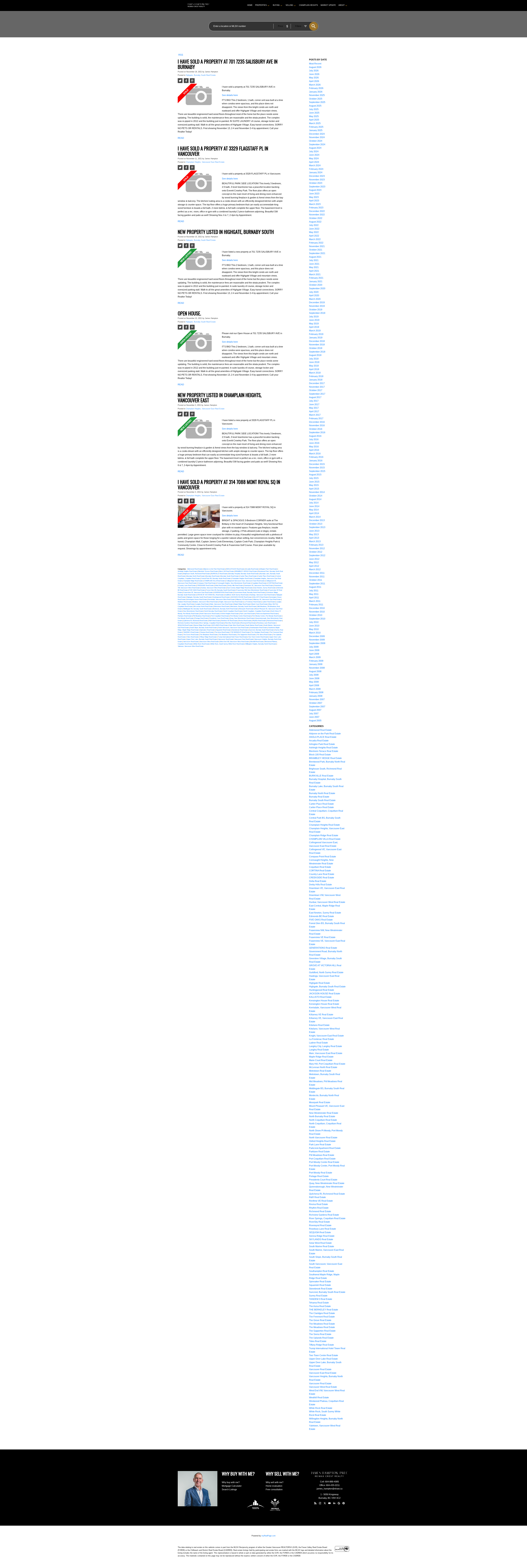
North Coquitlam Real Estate (233, 611)
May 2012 (314, 562)
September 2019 (317, 313)
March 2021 (315, 274)
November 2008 (317, 668)
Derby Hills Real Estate (235, 585)
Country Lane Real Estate (187, 585)
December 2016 (317, 422)
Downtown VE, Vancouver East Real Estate (258, 585)
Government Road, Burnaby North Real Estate (249, 592)
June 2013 (314, 531)
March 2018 (315, 373)
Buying (276, 5)
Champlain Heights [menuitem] (308, 5)
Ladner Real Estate (268, 602)
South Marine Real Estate (254, 625)
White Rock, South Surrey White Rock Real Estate (228, 644)
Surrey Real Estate (318, 1295)
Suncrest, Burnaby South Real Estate (261, 630)
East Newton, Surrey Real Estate (265, 588)
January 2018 (315, 380)
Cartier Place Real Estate (248, 576)
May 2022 (314, 232)
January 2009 (315, 664)
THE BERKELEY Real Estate (240, 632)
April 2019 (314, 327)
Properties (261, 5)
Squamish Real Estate (223, 630)
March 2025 (315, 123)
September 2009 (317, 643)
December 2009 (317, 636)
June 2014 (314, 506)
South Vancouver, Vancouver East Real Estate (233, 627)
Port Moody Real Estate (186, 618)
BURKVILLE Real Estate (219, 573)
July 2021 (314, 260)
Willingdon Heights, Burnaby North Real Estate (261, 644)
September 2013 (317, 527)
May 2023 (314, 197)
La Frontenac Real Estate (252, 602)
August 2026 (315, 67)
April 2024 (314, 162)
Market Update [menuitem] (328, 5)
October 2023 (315, 183)
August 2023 (315, 190)
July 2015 (314, 478)
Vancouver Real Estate (226, 639)
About (341, 5)
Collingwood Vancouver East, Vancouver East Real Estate (245, 581)
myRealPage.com (268, 1536)
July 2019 (314, 316)
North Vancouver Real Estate (210, 613)
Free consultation (274, 1489)
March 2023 (315, 204)
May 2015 (314, 485)
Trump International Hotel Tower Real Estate (233, 637)
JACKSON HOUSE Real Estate (241, 597)
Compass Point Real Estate (207, 583)
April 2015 (314, 489)
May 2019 (314, 323)
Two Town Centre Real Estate (258, 637)
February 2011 (316, 604)
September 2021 (317, 253)
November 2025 (317, 95)
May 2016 (314, 446)
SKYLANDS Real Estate (220, 625)
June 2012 (314, 559)
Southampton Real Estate (258, 627)
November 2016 (317, 425)
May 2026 (314, 77)
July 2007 (314, 713)
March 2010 (315, 633)
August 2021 (315, 257)
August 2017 (315, 397)
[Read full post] (199, 97)
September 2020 (317, 288)
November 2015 (317, 467)
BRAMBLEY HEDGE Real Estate (246, 571)
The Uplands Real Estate (321, 1338)
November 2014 (317, 492)
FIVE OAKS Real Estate (197, 590)
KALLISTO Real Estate (260, 597)
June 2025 (314, 113)
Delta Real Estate (221, 585)
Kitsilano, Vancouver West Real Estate (205, 602)
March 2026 (315, 85)
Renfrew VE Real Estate (229, 620)
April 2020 (314, 295)
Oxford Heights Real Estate (230, 613)
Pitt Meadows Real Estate (201, 616)
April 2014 (314, 513)
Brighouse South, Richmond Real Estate (196, 573)
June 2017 (314, 404)
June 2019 (314, 320)
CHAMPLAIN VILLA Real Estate (214, 581)
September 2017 (317, 394)
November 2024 (317, 137)
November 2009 (317, 640)
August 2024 (315, 148)
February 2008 (316, 692)
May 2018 (314, 366)
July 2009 (314, 647)
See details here (230, 95)
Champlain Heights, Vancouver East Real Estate (205, 162)
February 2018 (316, 376)
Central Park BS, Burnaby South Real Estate (216, 578)
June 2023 (314, 193)
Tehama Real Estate (207, 632)
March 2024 (315, 165)
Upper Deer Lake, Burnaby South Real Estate (202, 639)
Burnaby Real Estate (213, 576)
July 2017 (314, 401)
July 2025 (314, 109)
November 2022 (317, 214)
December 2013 (317, 520)
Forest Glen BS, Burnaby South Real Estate (221, 590)
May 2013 (314, 534)
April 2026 (314, 81)
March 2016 (315, 453)
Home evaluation (274, 1486)
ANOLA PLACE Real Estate (235, 569)
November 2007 (317, 699)
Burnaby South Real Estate (230, 576)
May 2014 (314, 510)
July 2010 (314, 622)
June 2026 (314, 74)
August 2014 (315, 499)
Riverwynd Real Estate (248, 623)
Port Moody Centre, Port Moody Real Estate (267, 616)
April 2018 (314, 369)
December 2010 (317, 608)
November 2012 (317, 548)
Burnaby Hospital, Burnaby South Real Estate (244, 573)
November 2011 (317, 576)
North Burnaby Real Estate (213, 611)
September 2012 (317, 555)
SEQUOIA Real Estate (185, 625)
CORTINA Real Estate (275, 583)
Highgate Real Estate (319, 983)
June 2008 (314, 678)
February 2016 (316, 457)
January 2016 (315, 460)
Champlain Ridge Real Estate (193, 581)
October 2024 (315, 141)
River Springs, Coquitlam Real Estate (211, 623)
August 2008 (315, 671)
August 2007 (315, 710)
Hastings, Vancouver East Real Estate (262, 595)
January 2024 (315, 172)
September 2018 (317, 352)
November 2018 (317, 344)
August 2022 (315, 222)
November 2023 (317, 179)
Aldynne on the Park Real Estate (214, 569)
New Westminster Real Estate (193, 611)
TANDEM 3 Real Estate (191, 632)
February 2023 (316, 207)
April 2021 (314, 271)
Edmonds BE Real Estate (321, 916)
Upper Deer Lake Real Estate (323, 1359)
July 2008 (314, 675)
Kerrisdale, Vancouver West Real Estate (221, 599)
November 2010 (317, 612)
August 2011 (315, 587)
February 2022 (316, 243)
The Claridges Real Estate (260, 632)
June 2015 (314, 482)
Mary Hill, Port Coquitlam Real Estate (327, 1064)
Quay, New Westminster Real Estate (242, 618)
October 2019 (315, 309)
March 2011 (314, 601)
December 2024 (317, 134)
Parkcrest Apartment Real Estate (267, 613)
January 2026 (315, 92)
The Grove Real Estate (191, 634)
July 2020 (314, 292)
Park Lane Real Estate (247, 613)
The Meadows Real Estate (209, 634)
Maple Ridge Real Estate (242, 604)
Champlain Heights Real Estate (242, 578)
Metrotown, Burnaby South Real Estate (243, 606)
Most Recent (315, 63)
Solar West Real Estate (237, 625)
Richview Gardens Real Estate (188, 623)
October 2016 (315, 429)
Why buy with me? (231, 1482)
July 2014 (314, 503)
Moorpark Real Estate (246, 609)
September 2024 (317, 144)
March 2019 (315, 330)
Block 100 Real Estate (226, 571)
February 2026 (316, 88)
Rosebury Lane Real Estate (266, 623)
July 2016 (314, 439)
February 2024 (316, 169)
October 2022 (315, 218)
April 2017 (314, 411)
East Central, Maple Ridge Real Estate (240, 588)
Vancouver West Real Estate (209, 641)
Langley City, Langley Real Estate (325, 1046)
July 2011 (313, 590)
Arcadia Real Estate (252, 569)
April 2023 (314, 200)
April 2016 (314, 450)
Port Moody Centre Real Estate (240, 616)
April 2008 (314, 685)
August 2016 (315, 436)
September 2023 (317, 186)
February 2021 (316, 278)
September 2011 (317, 583)
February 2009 (316, 661)
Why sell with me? (274, 1482)
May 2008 (314, 682)
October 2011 (315, 580)
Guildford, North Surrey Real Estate (237, 595)
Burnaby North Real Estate (196, 576)
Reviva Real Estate (245, 620)
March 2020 (315, 299)
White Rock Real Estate (202, 644)
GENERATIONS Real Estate (223, 592)
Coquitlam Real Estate (259, 583)
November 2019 (317, 306)
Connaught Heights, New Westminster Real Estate (234, 583)
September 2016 (317, 432)
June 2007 (314, 717)
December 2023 (317, 176)
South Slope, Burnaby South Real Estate (203, 627)
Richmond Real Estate (274, 620)
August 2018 (315, 355)
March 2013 (315, 541)
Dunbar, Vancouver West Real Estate (213, 588)
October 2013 (315, 524)
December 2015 (317, 464)
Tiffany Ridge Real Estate (208, 637)
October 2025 (315, 99)
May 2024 (314, 158)
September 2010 (317, 619)
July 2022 (314, 225)
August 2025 (315, 106)
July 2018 (314, 359)
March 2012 (315, 569)
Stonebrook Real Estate (240, 630)
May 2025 (314, 116)
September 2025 (317, 102)
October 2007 (315, 703)
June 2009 (314, 650)
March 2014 (315, 517)
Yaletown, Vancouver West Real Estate (191, 646)
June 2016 (314, 443)
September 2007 (317, 706)
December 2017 (317, 383)
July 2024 (314, 151)
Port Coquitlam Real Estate (220, 616)
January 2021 (315, 281)
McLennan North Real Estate (203, 606)
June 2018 (314, 362)
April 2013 (314, 538)
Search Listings (229, 1489)
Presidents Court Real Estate (219, 618)
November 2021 (317, 246)
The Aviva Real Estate (222, 632)
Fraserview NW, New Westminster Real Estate (252, 590)
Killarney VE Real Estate (244, 599)
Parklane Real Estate (185, 616)
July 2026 (314, 70)
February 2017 (316, 418)
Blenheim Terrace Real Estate (208, 571)
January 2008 (315, 696)
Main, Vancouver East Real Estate (221, 604)
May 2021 (314, 267)
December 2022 (317, 211)
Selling (289, 5)
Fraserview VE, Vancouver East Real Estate (198, 592)
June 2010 (314, 626)
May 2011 (314, 594)
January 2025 (315, 130)
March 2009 (315, 657)
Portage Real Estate (201, 618)
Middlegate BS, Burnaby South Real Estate (197, 609)
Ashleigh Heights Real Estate (187, 571)
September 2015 (317, 471)
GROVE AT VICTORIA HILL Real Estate (210, 595)
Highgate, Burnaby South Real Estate (201, 75)
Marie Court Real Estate (260, 604)
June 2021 (314, 264)
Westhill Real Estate (257, 641)
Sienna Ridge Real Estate (202, 625)
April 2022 (314, 236)
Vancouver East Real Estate (244, 639)
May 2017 (314, 408)
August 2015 (315, 474)
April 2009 (314, 654)
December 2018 (317, 341)
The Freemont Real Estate (322, 1317)
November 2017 (317, 387)
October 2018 (315, 348)
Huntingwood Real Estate (221, 597)
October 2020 (315, 285)
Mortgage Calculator (232, 1486)
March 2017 (315, 415)
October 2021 (315, 250)
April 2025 (314, 120)
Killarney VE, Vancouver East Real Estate (267, 599)
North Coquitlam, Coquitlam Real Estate (256, 611)
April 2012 (314, 566)
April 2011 (314, 597)
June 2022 (314, 229)
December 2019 (317, 302)
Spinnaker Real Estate (207, 630)
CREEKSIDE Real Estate (205, 585)
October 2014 (315, 496)
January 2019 (315, 337)
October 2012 (315, 552)
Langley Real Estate (202, 604)
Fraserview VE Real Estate (322, 937)
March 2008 (315, 689)
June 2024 (314, 155)
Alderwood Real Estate (195, 569)
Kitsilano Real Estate (185, 602)
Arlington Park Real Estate (268, 569)
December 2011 (317, 573)
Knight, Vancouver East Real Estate (231, 602)
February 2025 (316, 127)
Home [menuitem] (250, 5)
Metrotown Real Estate (222, 606)
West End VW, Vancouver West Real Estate (234, 641)
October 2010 (315, 615)
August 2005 (315, 720)
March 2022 (315, 239)
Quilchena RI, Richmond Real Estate (195, 620)
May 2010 (314, 629)
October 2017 (315, 390)
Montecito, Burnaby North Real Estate (225, 609)
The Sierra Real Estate (264, 634)
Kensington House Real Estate (197, 599)
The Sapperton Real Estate (246, 634)
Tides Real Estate (193, 637)
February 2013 (316, 545)
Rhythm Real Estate (259, 620)
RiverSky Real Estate (232, 623)
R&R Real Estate (214, 620)
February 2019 (316, 334)
